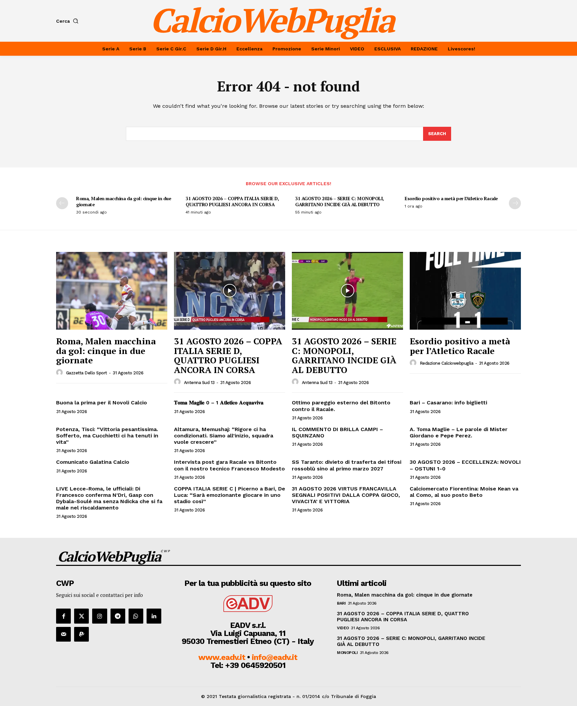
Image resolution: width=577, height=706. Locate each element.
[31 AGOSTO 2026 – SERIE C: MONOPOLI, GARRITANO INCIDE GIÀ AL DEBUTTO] (347, 291)
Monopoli (347, 652)
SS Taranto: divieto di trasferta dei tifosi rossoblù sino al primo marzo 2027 (346, 465)
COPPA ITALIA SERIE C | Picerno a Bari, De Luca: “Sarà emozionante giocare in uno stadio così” (229, 494)
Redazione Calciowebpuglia (446, 363)
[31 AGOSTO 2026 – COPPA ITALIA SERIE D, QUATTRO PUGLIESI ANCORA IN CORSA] (229, 291)
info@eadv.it (274, 657)
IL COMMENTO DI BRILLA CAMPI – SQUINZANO (337, 432)
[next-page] (515, 203)
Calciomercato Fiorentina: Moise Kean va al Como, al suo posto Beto (464, 491)
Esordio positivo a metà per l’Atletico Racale (451, 198)
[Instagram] (99, 616)
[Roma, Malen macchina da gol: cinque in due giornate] (111, 291)
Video (343, 628)
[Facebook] (63, 616)
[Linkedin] (154, 616)
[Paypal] (81, 634)
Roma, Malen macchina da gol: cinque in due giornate (123, 201)
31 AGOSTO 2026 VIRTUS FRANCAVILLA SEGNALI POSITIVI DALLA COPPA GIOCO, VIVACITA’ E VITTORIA (346, 494)
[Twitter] (81, 616)
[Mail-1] (63, 634)
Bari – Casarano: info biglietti (448, 402)
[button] (68, 21)
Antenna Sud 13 (199, 382)
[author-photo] (60, 372)
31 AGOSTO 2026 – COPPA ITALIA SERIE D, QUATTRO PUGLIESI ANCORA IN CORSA (232, 201)
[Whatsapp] (136, 616)
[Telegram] (118, 616)
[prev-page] (62, 203)
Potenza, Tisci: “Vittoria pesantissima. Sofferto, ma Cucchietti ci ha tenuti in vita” (107, 435)
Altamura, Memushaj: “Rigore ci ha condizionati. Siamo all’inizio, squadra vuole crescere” (223, 435)
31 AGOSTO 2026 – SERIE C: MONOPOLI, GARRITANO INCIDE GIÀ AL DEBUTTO (339, 201)
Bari (341, 603)
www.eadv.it (221, 657)
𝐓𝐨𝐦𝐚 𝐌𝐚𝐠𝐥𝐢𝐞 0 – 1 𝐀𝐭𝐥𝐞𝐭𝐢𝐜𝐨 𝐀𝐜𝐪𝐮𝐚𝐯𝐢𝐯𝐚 (218, 402)
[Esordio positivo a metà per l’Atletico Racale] (465, 291)
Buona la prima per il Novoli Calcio (101, 402)
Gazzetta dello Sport (86, 372)
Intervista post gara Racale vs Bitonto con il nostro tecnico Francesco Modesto (229, 465)
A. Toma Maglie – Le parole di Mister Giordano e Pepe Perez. (459, 432)
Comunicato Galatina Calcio (92, 462)
